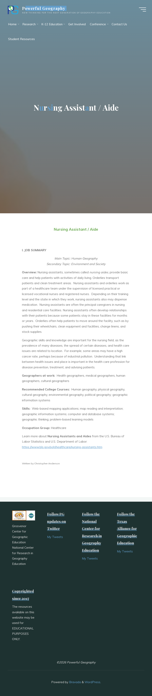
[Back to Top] (136, 680)
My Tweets (55, 537)
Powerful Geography (44, 8)
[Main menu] (142, 9)
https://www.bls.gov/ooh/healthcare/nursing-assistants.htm (62, 447)
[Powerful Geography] (12, 9)
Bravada (74, 682)
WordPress (92, 682)
